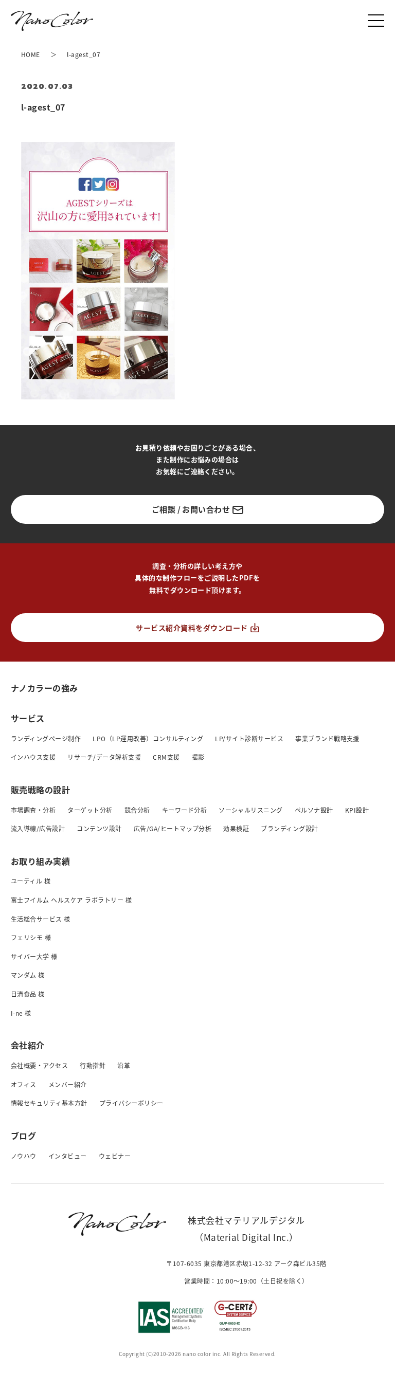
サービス (28, 718)
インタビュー (67, 1155)
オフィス (24, 1084)
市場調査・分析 (33, 810)
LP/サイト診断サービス (249, 738)
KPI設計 (357, 810)
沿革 (123, 1065)
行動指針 (92, 1065)
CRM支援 (166, 757)
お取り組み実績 (40, 861)
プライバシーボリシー (131, 1103)
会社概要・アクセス (39, 1065)
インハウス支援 (33, 757)
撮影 (198, 757)
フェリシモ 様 (31, 937)
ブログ (23, 1135)
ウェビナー (115, 1155)
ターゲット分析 (89, 810)
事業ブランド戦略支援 (327, 738)
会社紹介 (28, 1045)
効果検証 (236, 828)
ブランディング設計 (289, 828)
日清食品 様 (28, 994)
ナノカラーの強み (44, 687)
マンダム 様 (28, 975)
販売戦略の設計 (40, 789)
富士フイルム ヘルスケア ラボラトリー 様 (71, 899)
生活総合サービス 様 (40, 918)
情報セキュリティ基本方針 (49, 1103)
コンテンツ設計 (99, 828)
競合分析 (137, 810)
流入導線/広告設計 (38, 828)
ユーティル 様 (30, 880)
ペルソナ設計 (314, 810)
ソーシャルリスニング (251, 810)
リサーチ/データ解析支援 (104, 757)
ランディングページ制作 (46, 738)
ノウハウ (24, 1155)
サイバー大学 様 (34, 956)
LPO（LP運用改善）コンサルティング (148, 738)
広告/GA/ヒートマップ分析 (173, 828)
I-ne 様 (21, 1013)
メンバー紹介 (67, 1084)
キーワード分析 (184, 810)
